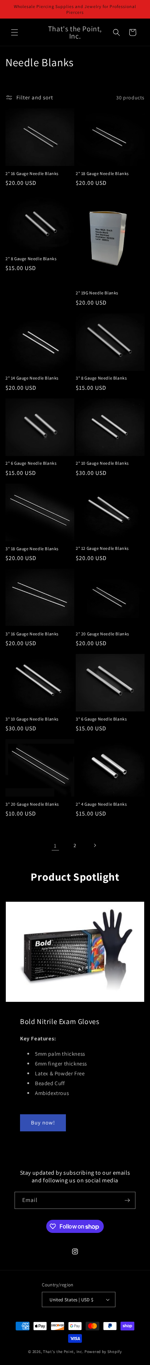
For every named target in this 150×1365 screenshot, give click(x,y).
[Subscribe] (127, 1200)
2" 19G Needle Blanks (97, 292)
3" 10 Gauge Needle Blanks (32, 719)
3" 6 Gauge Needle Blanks (101, 719)
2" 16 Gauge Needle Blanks (32, 173)
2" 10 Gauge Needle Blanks (102, 463)
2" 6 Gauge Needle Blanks (30, 463)
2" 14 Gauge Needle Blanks (32, 378)
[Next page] (95, 845)
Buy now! (43, 1122)
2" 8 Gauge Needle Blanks (30, 258)
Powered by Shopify (103, 1351)
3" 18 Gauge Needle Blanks (32, 548)
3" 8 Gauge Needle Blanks (101, 378)
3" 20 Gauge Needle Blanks (32, 804)
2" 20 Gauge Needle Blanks (102, 633)
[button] (15, 32)
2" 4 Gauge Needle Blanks (101, 804)
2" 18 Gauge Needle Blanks (102, 173)
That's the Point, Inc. (63, 1351)
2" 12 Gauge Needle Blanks (102, 548)
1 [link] (55, 845)
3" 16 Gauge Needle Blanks (32, 633)
